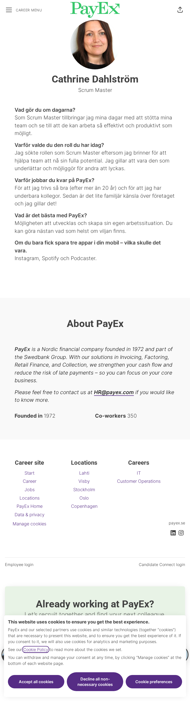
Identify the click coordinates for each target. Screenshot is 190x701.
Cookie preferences (153, 681)
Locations (30, 498)
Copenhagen (84, 506)
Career (29, 481)
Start (29, 473)
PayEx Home (30, 506)
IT (139, 473)
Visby (84, 481)
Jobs (29, 489)
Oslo (84, 498)
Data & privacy (30, 514)
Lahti (84, 473)
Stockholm (84, 489)
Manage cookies (29, 523)
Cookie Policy (35, 649)
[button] (180, 10)
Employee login (19, 564)
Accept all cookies (36, 681)
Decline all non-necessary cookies (95, 681)
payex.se (177, 522)
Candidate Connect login (162, 564)
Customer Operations (139, 481)
